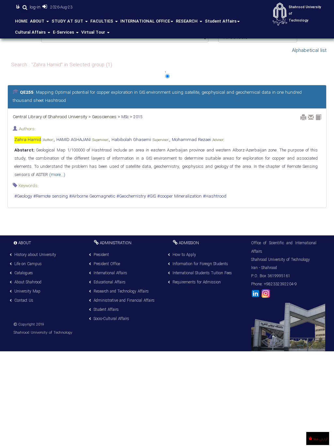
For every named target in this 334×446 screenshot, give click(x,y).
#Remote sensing (50, 196)
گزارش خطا (320, 439)
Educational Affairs (110, 282)
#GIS (151, 196)
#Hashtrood (214, 196)
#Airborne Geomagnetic (91, 196)
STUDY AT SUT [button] (68, 21)
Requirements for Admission (197, 282)
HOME (21, 21)
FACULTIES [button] (102, 21)
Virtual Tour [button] (93, 32)
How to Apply (184, 255)
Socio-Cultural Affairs (111, 319)
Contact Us (23, 300)
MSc (124, 117)
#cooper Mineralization (179, 196)
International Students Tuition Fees (202, 273)
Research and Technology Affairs (121, 291)
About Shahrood (27, 282)
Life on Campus (28, 264)
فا (18, 7)
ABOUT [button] (38, 21)
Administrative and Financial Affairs (124, 300)
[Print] (303, 117)
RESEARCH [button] (187, 21)
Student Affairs (220, 21)
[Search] (24, 7)
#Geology (23, 196)
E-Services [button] (64, 32)
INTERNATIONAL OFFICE (145, 21)
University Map (27, 291)
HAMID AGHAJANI (82, 139)
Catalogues (23, 273)
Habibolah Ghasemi (140, 139)
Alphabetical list (309, 51)
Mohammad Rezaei (198, 139)
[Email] (311, 117)
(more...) (56, 174)
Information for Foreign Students (200, 264)
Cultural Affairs (31, 32)
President (101, 255)
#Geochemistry (130, 196)
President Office (107, 264)
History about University (35, 255)
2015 (137, 117)
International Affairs (110, 273)
